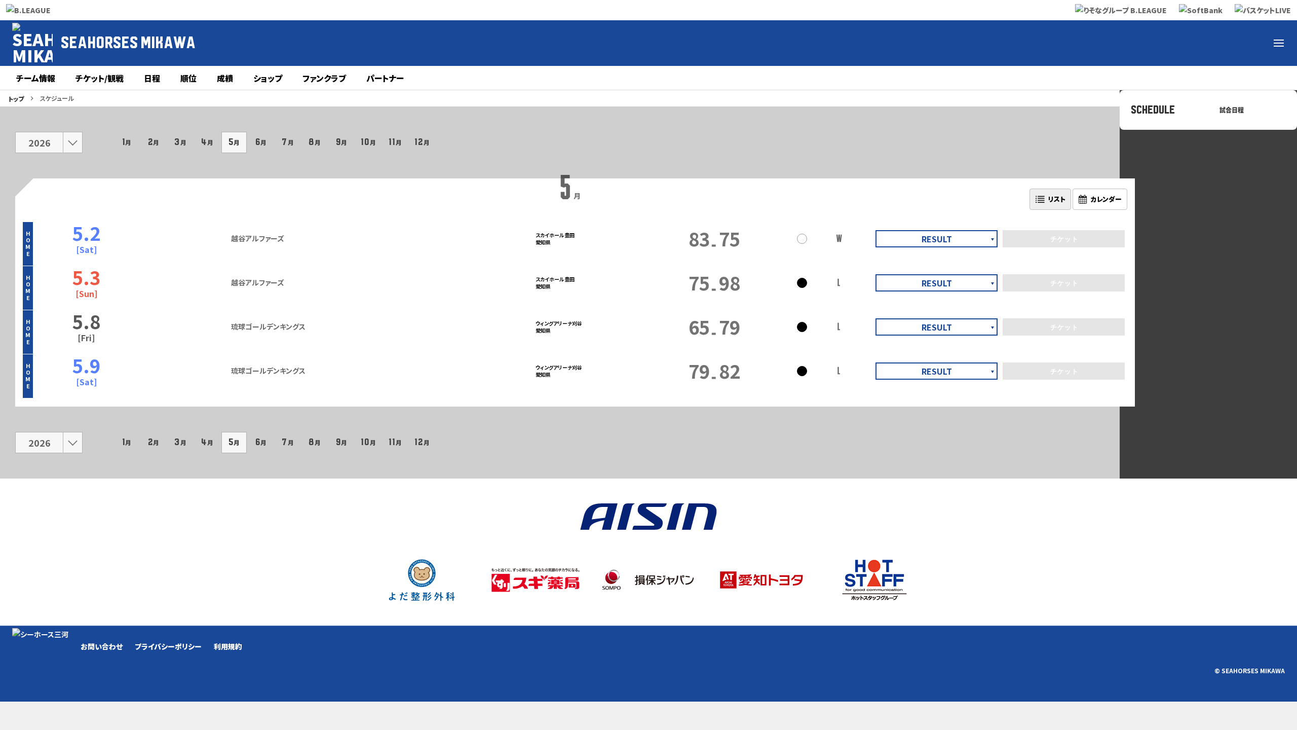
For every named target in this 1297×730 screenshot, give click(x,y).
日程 (152, 78)
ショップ (267, 78)
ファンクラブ (324, 78)
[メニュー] (1279, 43)
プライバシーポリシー (168, 646)
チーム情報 (35, 78)
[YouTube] (1206, 43)
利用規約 (228, 646)
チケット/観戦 (99, 78)
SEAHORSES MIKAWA (128, 43)
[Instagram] (1181, 43)
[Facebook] (1157, 43)
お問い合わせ (102, 646)
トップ (16, 98)
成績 (225, 78)
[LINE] (1254, 43)
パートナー (385, 78)
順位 (188, 78)
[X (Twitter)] (1133, 43)
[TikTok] (1230, 43)
